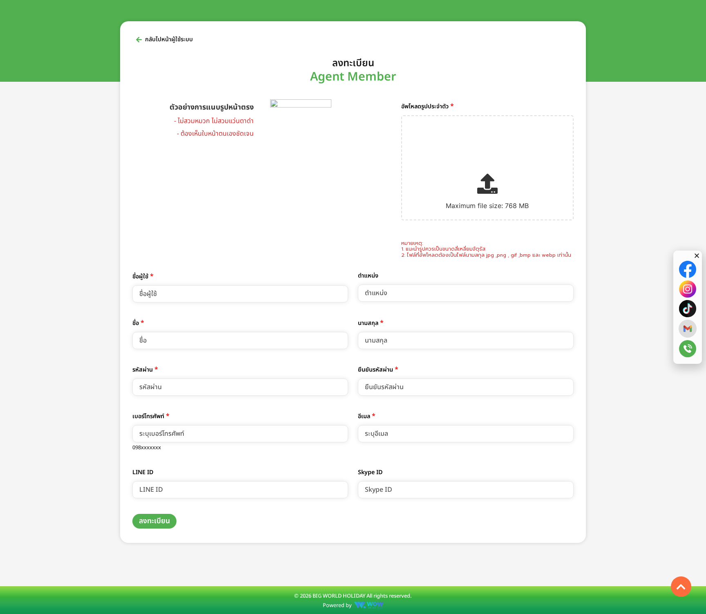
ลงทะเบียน (154, 521)
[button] (697, 256)
